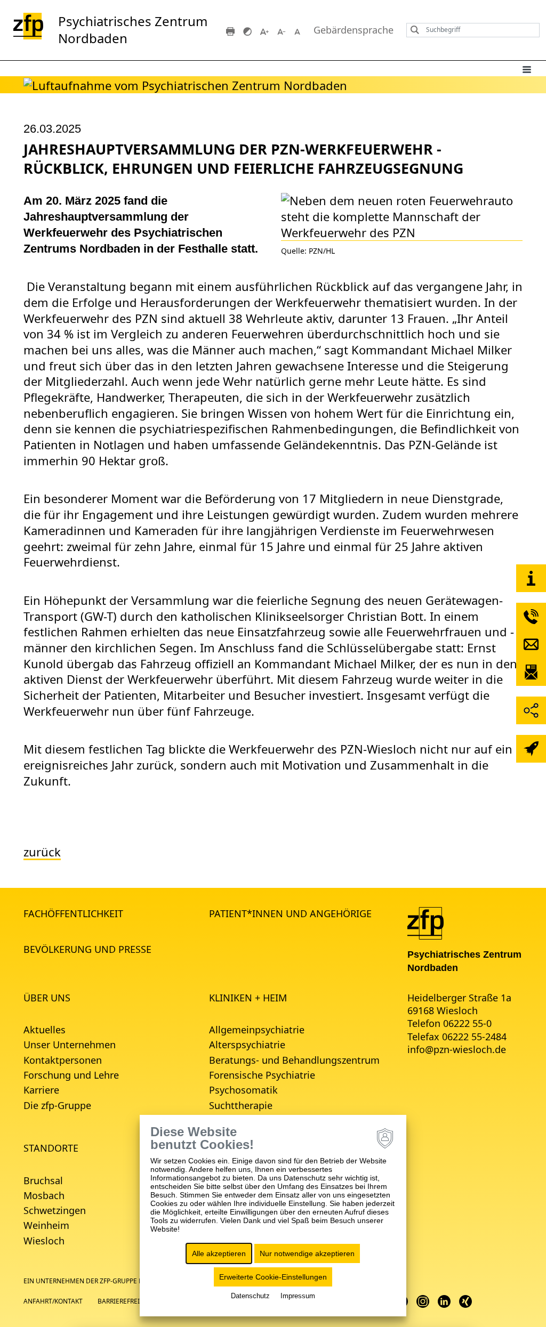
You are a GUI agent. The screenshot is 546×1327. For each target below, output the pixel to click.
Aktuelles (44, 1029)
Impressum (297, 1296)
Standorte (50, 1148)
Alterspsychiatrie (247, 1044)
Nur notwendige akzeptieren (307, 1253)
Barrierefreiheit (126, 1301)
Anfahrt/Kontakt (53, 1301)
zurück (42, 852)
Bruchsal (43, 1180)
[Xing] (465, 1300)
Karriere (41, 1089)
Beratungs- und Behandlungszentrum (294, 1060)
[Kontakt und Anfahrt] (531, 578)
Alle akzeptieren (219, 1253)
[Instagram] (422, 1300)
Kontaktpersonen (62, 1060)
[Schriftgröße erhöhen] (264, 30)
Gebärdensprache (354, 30)
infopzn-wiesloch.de (456, 1049)
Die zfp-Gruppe (57, 1105)
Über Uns (46, 997)
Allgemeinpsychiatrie (256, 1029)
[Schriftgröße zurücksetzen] (298, 30)
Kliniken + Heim (248, 997)
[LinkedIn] (444, 1300)
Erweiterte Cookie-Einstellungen (273, 1277)
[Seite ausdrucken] (230, 30)
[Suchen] (412, 30)
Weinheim (46, 1225)
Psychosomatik (243, 1089)
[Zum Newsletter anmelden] (531, 672)
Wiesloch (44, 1240)
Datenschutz (250, 1296)
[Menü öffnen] (527, 69)
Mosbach (44, 1195)
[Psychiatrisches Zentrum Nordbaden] (425, 922)
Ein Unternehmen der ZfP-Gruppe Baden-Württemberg (117, 1280)
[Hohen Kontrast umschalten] (247, 30)
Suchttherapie (240, 1105)
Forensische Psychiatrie (262, 1075)
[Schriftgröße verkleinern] (281, 30)
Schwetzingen (54, 1210)
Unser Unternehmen (69, 1044)
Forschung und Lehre (71, 1075)
